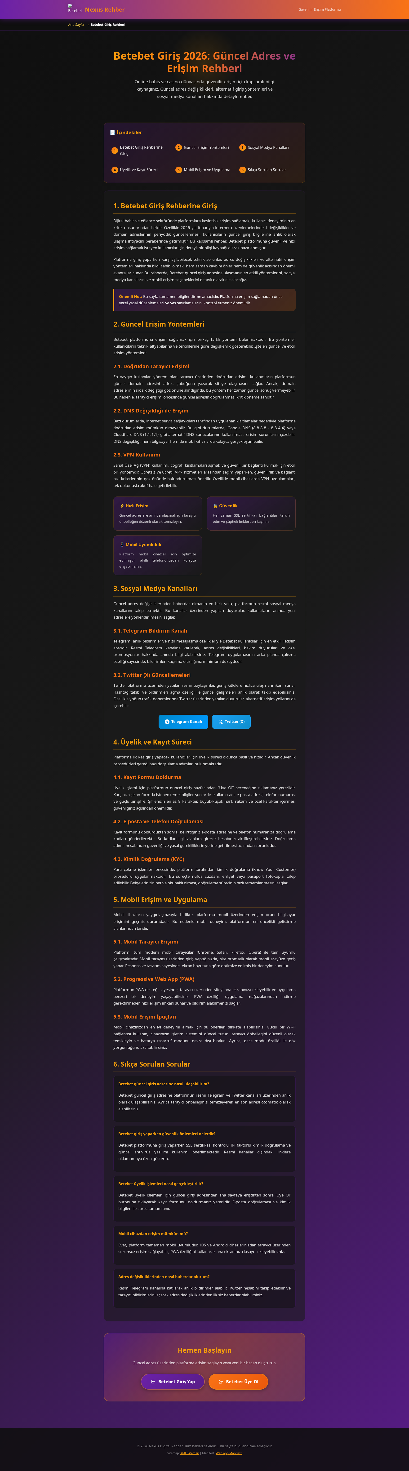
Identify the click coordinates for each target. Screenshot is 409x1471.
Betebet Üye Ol (242, 1381)
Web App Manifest (229, 1453)
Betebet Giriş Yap (176, 1381)
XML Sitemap (189, 1453)
